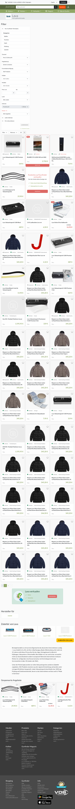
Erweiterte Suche (25, 128)
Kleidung (6, 46)
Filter (3, 132)
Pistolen (55, 737)
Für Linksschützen (9, 121)
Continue (63, 2)
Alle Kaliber (9, 790)
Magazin (50, 11)
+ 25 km (24, 106)
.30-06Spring (9, 751)
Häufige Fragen (42, 792)
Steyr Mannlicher (42, 736)
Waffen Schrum (10, 736)
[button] (67, 7)
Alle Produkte (6, 71)
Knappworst (9, 732)
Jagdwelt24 (9, 730)
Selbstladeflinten (57, 734)
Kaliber (4, 75)
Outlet (7, 794)
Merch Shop (25, 799)
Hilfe (23, 783)
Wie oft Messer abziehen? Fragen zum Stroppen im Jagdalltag (28, 750)
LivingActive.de (10, 734)
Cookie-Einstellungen (43, 788)
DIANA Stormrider (26, 739)
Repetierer (56, 730)
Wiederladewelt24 (10, 739)
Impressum (40, 790)
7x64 (7, 754)
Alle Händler (9, 788)
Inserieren (62, 7)
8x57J (7, 756)
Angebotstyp (5, 61)
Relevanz (12, 132)
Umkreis (4, 103)
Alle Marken (9, 783)
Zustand (4, 54)
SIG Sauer (40, 732)
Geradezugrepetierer (58, 739)
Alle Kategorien (10, 785)
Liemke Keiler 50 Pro (27, 736)
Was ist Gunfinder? (66, 11)
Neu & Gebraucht (7, 57)
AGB (39, 783)
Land (3, 96)
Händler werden (26, 785)
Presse (23, 797)
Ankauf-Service (26, 790)
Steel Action (41, 737)
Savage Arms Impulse (27, 741)
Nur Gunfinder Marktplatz (11, 28)
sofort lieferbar (9, 117)
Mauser (40, 730)
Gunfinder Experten (27, 788)
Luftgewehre (56, 736)
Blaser (39, 734)
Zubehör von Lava (9, 624)
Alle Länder (6, 100)
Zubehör (6, 49)
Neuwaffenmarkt (10, 795)
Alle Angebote (7, 113)
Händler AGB (41, 785)
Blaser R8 (24, 730)
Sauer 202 (24, 732)
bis (16, 89)
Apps (23, 795)
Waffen (6, 36)
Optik (5, 43)
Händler (4, 82)
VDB (7, 737)
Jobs (23, 794)
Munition (6, 39)
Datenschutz (41, 787)
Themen (8, 792)
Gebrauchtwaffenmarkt (12, 797)
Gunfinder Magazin (27, 792)
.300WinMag (9, 752)
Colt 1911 (24, 737)
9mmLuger (8, 758)
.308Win (8, 749)
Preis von (4, 89)
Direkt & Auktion (7, 64)
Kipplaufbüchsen (57, 732)
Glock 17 (24, 734)
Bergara (40, 739)
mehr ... (8, 741)
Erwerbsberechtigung (7, 68)
